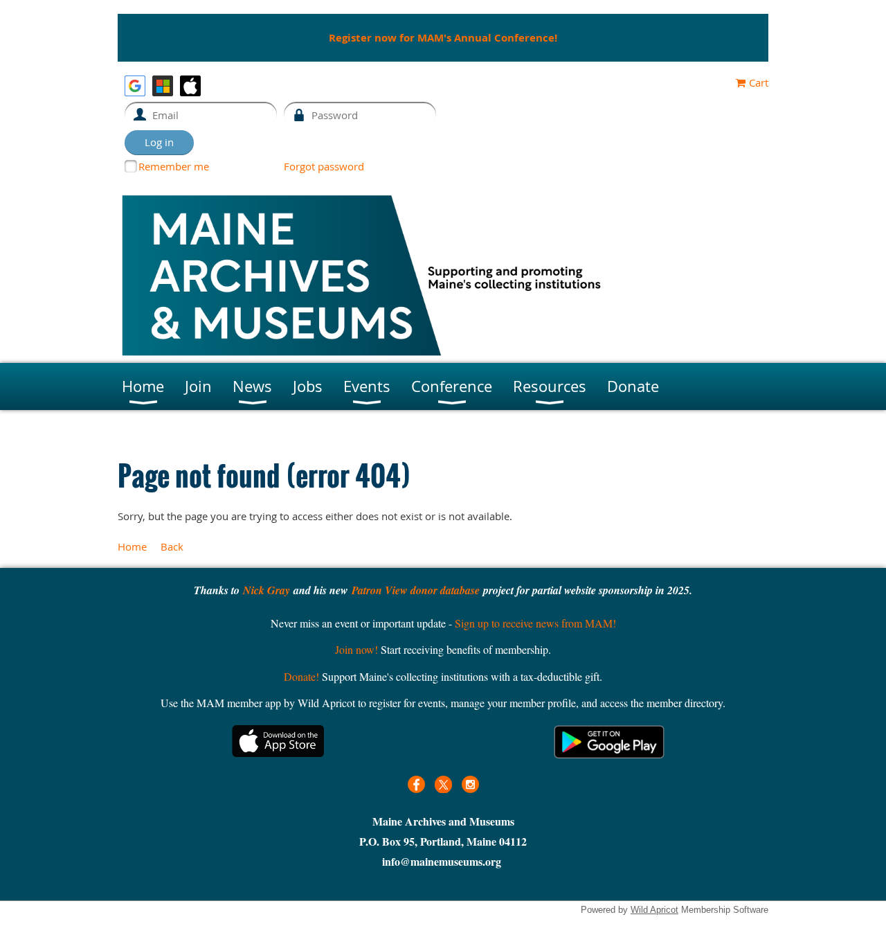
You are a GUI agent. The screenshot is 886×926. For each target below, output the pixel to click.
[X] (443, 784)
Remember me (173, 166)
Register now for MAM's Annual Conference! (443, 37)
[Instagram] (470, 784)
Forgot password (324, 166)
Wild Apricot (654, 910)
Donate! (301, 676)
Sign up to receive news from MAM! (535, 623)
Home (132, 546)
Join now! (356, 649)
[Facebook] (416, 784)
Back (172, 546)
